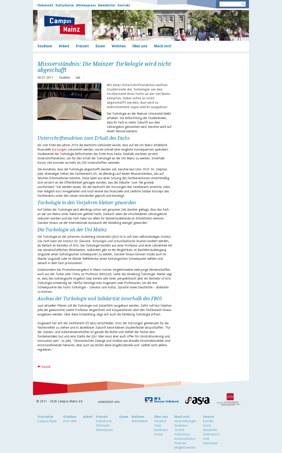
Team (157, 425)
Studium (69, 416)
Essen (123, 416)
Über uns (161, 416)
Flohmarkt (45, 5)
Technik (179, 430)
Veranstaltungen (185, 421)
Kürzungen (59, 149)
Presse (158, 434)
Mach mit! (181, 416)
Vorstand (160, 421)
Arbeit (88, 416)
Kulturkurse (65, 5)
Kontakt (124, 5)
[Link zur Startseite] (64, 25)
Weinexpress (86, 5)
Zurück (46, 366)
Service (208, 416)
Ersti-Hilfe (69, 421)
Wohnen (138, 416)
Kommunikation (184, 438)
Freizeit (102, 416)
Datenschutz (211, 434)
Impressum (210, 443)
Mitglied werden (185, 447)
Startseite (45, 416)
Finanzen (180, 443)
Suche (207, 425)
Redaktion (161, 430)
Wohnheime (139, 421)
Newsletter (106, 5)
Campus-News (47, 421)
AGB (206, 438)
